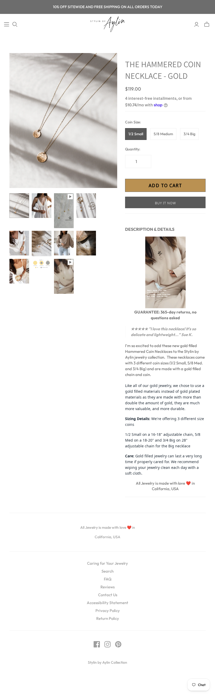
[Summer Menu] (6, 24)
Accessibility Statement (107, 602)
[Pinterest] (118, 644)
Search (107, 571)
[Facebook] (97, 644)
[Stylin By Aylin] (107, 24)
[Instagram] (107, 644)
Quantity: (132, 149)
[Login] (196, 24)
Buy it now (165, 203)
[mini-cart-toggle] (206, 24)
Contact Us (107, 594)
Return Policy (107, 618)
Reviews (107, 586)
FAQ (107, 579)
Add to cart (165, 185)
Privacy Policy (107, 610)
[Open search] (15, 24)
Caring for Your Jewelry (107, 563)
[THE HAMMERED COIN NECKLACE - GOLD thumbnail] (19, 205)
